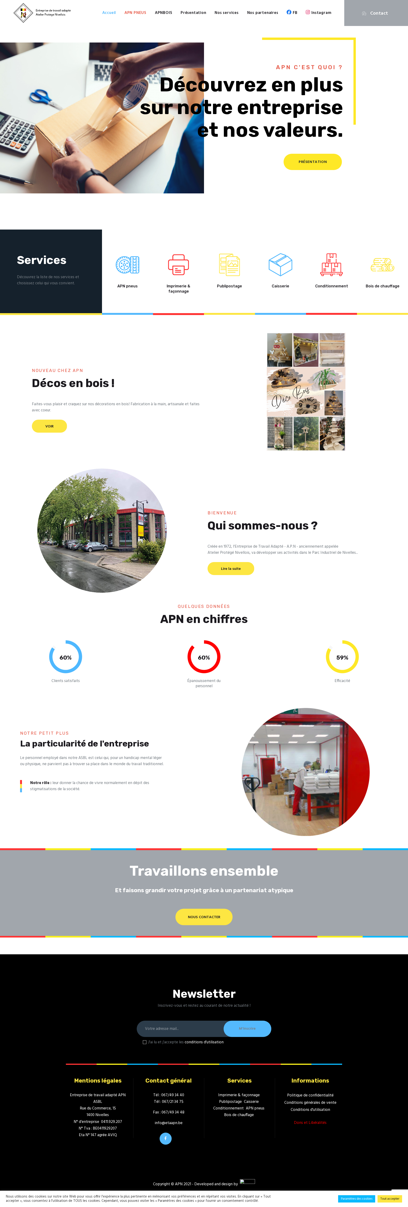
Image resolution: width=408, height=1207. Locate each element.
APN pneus (127, 286)
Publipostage (229, 286)
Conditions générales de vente (310, 1103)
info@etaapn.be (169, 1123)
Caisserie (280, 286)
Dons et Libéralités (310, 1123)
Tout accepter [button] (389, 1198)
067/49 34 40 (172, 1095)
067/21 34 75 (172, 1102)
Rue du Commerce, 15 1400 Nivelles (98, 1111)
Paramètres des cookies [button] (356, 1198)
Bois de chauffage (383, 286)
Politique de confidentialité (310, 1095)
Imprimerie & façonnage (178, 289)
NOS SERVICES (95, 159)
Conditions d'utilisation (310, 1110)
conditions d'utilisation (204, 1042)
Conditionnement (331, 286)
